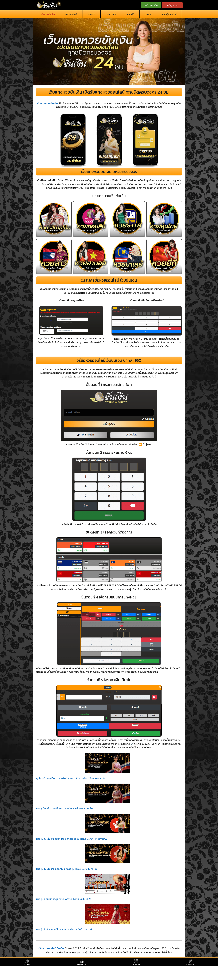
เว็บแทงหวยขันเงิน (47, 103)
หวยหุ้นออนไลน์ (169, 14)
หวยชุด (148, 14)
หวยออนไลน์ (71, 14)
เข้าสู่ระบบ (172, 5)
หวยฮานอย (111, 14)
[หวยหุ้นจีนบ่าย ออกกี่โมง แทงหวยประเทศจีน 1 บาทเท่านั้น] (107, 914)
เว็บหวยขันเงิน (48, 14)
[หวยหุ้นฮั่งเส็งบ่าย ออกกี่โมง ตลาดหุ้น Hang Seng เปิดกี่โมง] (107, 854)
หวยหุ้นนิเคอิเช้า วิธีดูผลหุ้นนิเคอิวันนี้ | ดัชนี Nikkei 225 (63, 899)
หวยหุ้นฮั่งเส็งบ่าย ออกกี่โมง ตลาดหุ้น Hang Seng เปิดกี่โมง (66, 869)
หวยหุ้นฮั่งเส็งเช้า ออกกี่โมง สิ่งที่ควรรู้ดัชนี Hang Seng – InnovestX (71, 839)
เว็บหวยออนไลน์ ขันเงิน (51, 948)
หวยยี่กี (130, 14)
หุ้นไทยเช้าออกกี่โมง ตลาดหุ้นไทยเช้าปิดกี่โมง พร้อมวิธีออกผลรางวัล (70, 778)
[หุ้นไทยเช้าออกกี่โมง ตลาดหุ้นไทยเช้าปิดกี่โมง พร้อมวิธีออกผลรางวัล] (107, 763)
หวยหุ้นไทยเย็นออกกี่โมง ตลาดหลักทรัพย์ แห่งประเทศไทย (65, 808)
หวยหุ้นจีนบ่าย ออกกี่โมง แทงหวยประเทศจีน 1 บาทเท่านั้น (64, 929)
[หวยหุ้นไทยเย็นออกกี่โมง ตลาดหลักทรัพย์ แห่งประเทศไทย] (107, 794)
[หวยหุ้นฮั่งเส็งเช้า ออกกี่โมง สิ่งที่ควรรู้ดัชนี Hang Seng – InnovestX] (107, 824)
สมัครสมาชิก (151, 5)
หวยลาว (91, 14)
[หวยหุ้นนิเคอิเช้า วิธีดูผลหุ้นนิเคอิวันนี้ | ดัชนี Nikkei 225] (107, 884)
